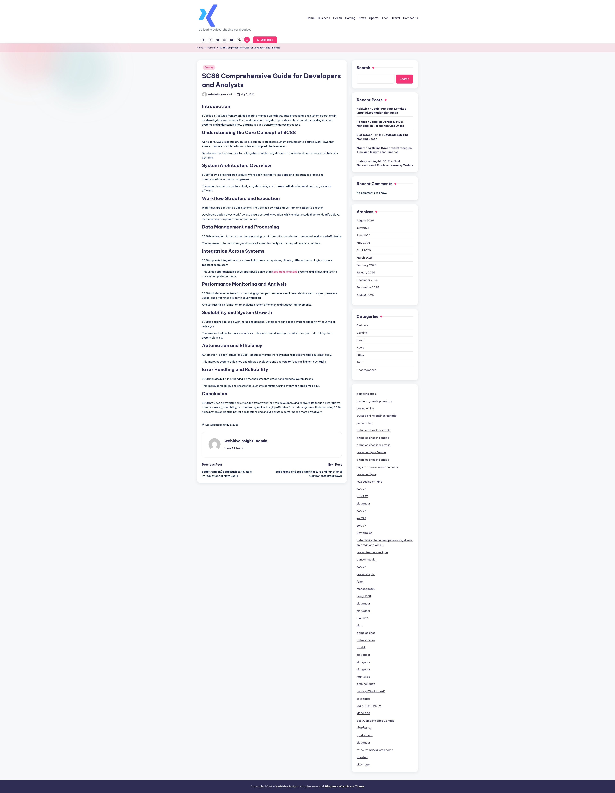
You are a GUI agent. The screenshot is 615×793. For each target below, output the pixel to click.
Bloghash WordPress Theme (344, 786)
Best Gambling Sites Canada (375, 720)
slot (359, 625)
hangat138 (364, 596)
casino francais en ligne (372, 552)
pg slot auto (365, 735)
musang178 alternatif (371, 691)
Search (363, 67)
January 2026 (366, 272)
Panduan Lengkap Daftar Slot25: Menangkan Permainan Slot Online (380, 124)
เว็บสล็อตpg (364, 728)
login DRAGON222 (369, 706)
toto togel (363, 699)
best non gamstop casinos (374, 401)
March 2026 (365, 257)
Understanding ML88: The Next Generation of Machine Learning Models (385, 163)
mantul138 (363, 676)
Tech (360, 362)
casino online (365, 408)
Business (362, 325)
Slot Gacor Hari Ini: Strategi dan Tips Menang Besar (382, 137)
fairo (360, 581)
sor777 (361, 489)
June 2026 (363, 235)
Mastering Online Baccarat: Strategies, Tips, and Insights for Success (384, 150)
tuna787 (362, 618)
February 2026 (366, 265)
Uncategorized (366, 370)
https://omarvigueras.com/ (375, 750)
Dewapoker (364, 533)
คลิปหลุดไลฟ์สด (366, 684)
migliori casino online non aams (377, 467)
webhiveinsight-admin (246, 440)
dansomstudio (366, 559)
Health (361, 340)
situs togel (363, 764)
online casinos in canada (373, 438)
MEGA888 (363, 713)
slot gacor (363, 503)
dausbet (362, 757)
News (360, 347)
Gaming (209, 67)
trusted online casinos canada (377, 415)
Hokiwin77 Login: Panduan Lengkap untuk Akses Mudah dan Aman (381, 111)
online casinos (366, 633)
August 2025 (365, 295)
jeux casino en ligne (369, 481)
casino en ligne (366, 474)
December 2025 (367, 280)
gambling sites (366, 394)
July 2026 (363, 228)
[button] (265, 39)
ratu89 (361, 647)
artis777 (362, 496)
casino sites (364, 423)
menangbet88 (366, 589)
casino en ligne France (371, 452)
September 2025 (368, 287)
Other (360, 355)
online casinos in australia (373, 430)
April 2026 (364, 250)
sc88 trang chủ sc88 (284, 271)
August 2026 (365, 220)
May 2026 (363, 242)
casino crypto (366, 574)
